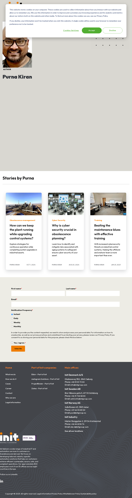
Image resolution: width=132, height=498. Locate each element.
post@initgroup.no (78, 413)
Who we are (10, 398)
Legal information (13, 402)
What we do (10, 374)
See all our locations (74, 431)
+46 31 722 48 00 (78, 396)
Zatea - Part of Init (39, 388)
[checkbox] (65, 320)
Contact (8, 393)
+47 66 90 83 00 (78, 410)
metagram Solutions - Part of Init (45, 379)
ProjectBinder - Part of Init (42, 384)
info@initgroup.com (78, 385)
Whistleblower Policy (71, 494)
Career (8, 388)
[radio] (65, 314)
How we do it (10, 379)
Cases (8, 384)
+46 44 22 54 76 (77, 424)
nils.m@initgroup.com (79, 427)
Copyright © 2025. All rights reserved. (21, 494)
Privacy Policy (57, 494)
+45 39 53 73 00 (78, 382)
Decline (112, 30)
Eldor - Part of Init (39, 374)
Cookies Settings (71, 30)
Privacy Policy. (104, 335)
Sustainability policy (88, 494)
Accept (92, 30)
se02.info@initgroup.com (81, 399)
